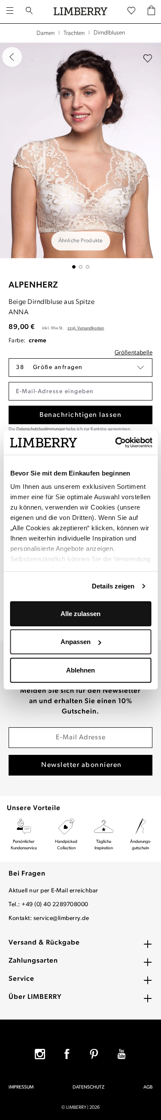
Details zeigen (113, 586)
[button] (80, 367)
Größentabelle (133, 353)
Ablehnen (80, 669)
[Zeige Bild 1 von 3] (74, 267)
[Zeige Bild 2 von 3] (80, 267)
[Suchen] (29, 11)
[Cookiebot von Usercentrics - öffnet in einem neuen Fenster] (115, 442)
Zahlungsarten (33, 960)
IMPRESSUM (21, 1087)
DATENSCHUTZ (88, 1087)
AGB (147, 1087)
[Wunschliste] (131, 11)
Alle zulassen (80, 613)
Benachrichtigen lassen (80, 415)
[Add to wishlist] (147, 58)
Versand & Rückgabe (44, 942)
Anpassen (76, 641)
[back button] (12, 57)
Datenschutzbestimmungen (40, 429)
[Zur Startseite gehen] (80, 11)
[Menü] (10, 11)
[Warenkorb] (151, 11)
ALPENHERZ (33, 285)
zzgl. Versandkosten (85, 328)
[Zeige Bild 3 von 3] (87, 267)
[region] (80, 156)
